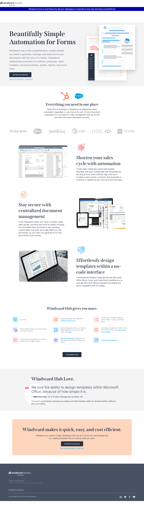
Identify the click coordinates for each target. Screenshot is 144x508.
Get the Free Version (20, 75)
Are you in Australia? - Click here (21, 79)
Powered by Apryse (16, 490)
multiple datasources (68, 320)
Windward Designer (68, 338)
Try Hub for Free (72, 354)
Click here (69, 9)
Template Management (109, 340)
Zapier (69, 332)
